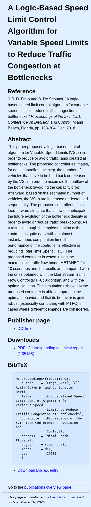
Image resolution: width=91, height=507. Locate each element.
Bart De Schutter (62, 497)
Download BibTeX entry (37, 470)
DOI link (24, 329)
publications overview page (47, 487)
